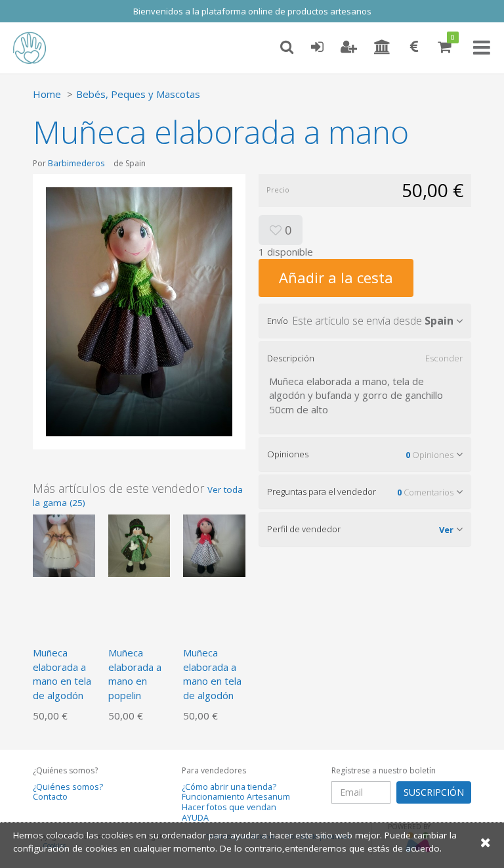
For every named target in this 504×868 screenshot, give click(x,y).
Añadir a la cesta (336, 277)
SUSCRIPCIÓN (434, 792)
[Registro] (349, 47)
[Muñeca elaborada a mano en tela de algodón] (64, 544)
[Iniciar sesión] (317, 47)
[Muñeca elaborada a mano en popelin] (139, 544)
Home (47, 94)
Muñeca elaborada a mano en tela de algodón (62, 673)
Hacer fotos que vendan (229, 807)
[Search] (287, 47)
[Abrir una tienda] (382, 47)
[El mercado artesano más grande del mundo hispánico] (39, 48)
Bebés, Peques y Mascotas (138, 94)
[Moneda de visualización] (414, 47)
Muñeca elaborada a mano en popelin (134, 673)
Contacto (50, 796)
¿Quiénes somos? (68, 786)
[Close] (485, 842)
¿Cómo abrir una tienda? (229, 786)
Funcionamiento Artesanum (236, 796)
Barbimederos (76, 163)
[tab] (365, 320)
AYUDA (195, 817)
